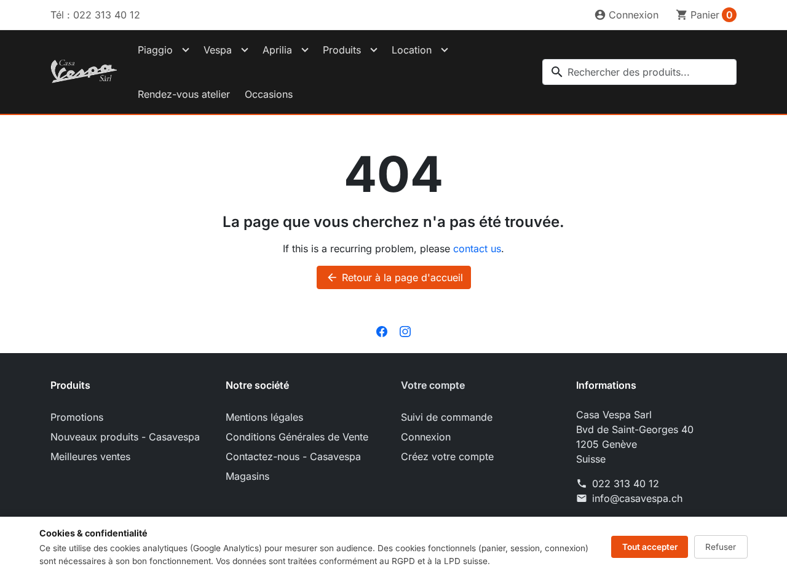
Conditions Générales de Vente (297, 437)
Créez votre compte (447, 456)
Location (412, 50)
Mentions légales (264, 417)
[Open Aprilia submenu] (305, 50)
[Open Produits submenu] (374, 50)
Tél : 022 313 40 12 (95, 15)
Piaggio (155, 50)
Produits (342, 50)
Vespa (218, 50)
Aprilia (277, 50)
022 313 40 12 (625, 483)
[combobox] (639, 72)
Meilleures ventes (90, 456)
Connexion (426, 437)
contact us (477, 248)
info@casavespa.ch (637, 498)
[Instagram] (405, 331)
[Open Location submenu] (445, 50)
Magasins (247, 476)
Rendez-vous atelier (184, 94)
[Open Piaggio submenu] (186, 50)
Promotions (76, 417)
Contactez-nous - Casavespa (293, 456)
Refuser (720, 547)
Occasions (269, 94)
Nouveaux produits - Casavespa (125, 437)
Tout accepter (650, 547)
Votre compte (433, 385)
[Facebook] (381, 331)
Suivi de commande (446, 417)
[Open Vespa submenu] (245, 50)
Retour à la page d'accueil (394, 277)
